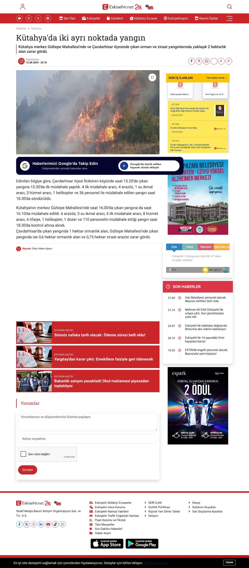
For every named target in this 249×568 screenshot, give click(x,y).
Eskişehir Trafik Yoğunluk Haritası (117, 516)
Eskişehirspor (178, 18)
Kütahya (36, 28)
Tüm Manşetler (104, 524)
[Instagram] (34, 524)
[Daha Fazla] (214, 61)
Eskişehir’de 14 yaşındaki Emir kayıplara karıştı (204, 339)
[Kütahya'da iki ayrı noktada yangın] (88, 112)
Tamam (229, 562)
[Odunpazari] (198, 197)
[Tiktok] (55, 524)
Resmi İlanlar (208, 18)
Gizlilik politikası (155, 563)
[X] (26, 524)
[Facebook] (19, 524)
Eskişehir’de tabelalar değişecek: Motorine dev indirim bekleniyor (206, 327)
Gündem (117, 18)
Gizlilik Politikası (159, 507)
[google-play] (142, 543)
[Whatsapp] (62, 524)
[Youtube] (48, 524)
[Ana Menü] (229, 18)
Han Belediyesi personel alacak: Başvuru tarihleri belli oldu (205, 299)
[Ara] (229, 6)
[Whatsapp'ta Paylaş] (206, 61)
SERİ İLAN (155, 502)
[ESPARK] (198, 405)
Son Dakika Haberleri (108, 529)
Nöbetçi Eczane (145, 18)
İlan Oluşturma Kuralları (207, 511)
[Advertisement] (88, 285)
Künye (196, 502)
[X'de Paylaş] (199, 61)
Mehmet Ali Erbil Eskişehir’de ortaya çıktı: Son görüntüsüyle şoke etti (204, 313)
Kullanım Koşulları (204, 507)
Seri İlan (69, 18)
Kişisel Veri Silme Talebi (164, 511)
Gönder (27, 470)
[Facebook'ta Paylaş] (191, 61)
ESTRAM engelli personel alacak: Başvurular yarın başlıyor (206, 351)
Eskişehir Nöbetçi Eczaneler (113, 502)
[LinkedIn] (41, 524)
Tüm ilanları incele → (216, 78)
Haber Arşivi (103, 533)
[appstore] (107, 543)
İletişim (153, 516)
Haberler (21, 28)
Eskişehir (93, 18)
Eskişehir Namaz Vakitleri (112, 511)
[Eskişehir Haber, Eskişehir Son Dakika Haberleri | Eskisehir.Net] (128, 7)
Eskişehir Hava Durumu (110, 507)
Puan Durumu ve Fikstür (110, 520)
